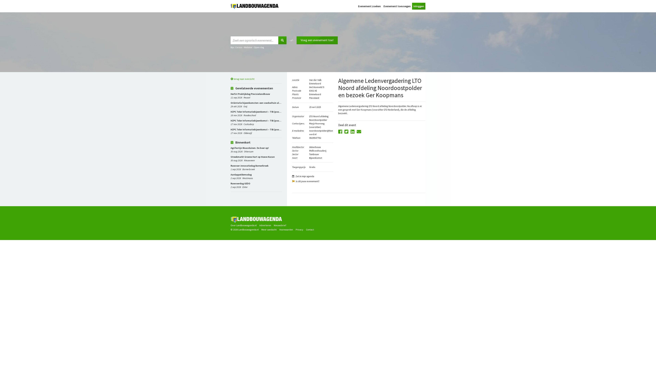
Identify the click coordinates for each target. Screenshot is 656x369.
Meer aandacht (269, 229)
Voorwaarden (286, 229)
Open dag (259, 47)
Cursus (238, 47)
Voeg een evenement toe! (317, 40)
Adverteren (265, 225)
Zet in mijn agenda (305, 176)
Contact (310, 229)
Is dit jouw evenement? (307, 181)
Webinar (248, 47)
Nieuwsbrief (280, 225)
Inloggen (418, 6)
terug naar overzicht (243, 78)
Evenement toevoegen (397, 6)
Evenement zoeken (369, 6)
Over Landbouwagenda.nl (244, 225)
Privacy (299, 229)
